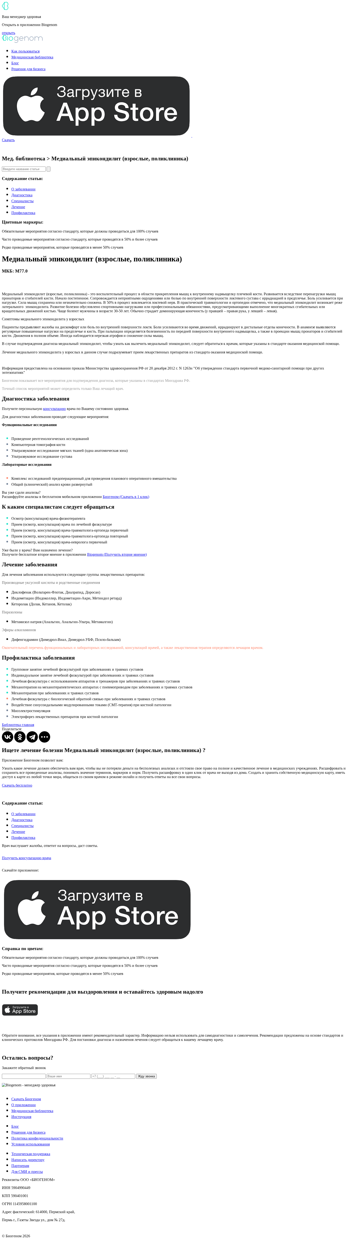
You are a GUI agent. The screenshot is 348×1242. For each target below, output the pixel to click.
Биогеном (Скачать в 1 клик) (126, 497)
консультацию (54, 409)
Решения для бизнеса (28, 69)
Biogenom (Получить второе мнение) (117, 554)
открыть (8, 33)
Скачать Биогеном (26, 1099)
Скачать (8, 140)
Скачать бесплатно (17, 785)
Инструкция (21, 1117)
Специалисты (22, 201)
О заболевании (23, 189)
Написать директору (28, 1160)
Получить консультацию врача (26, 858)
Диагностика (21, 195)
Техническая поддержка (30, 1154)
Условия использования (30, 1144)
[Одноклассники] (20, 737)
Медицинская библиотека (32, 57)
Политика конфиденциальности (37, 1138)
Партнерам (20, 1166)
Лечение (18, 207)
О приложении (23, 1105)
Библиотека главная (18, 725)
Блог (15, 63)
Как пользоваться (25, 51)
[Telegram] (32, 737)
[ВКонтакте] (7, 737)
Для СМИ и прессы (27, 1172)
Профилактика (23, 213)
